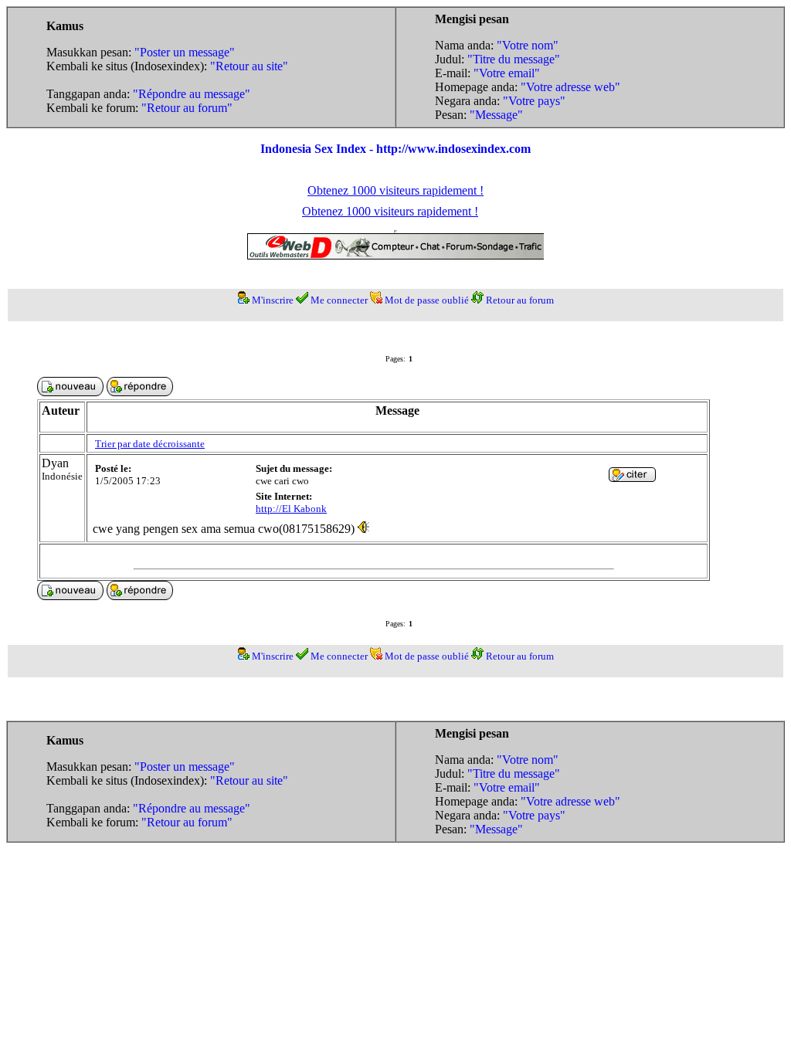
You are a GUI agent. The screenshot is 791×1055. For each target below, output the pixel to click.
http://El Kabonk (291, 508)
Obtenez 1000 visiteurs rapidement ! (395, 190)
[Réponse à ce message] (632, 477)
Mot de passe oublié (427, 300)
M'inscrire (273, 300)
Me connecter (339, 300)
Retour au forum (520, 300)
